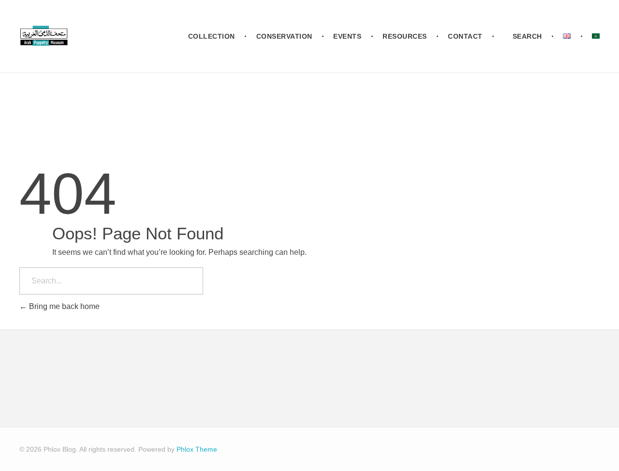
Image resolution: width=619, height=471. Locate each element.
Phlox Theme (197, 449)
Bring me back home (63, 306)
